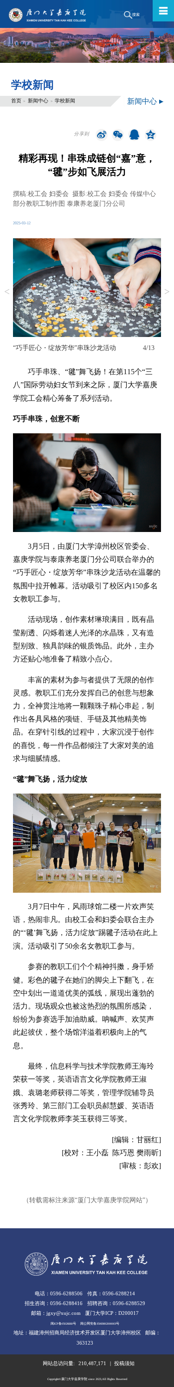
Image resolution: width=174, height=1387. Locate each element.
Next (167, 292)
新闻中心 (38, 100)
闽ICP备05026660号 (63, 1323)
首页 (16, 100)
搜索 (136, 14)
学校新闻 (65, 100)
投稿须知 (124, 1363)
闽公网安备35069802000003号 (99, 1323)
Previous (7, 292)
